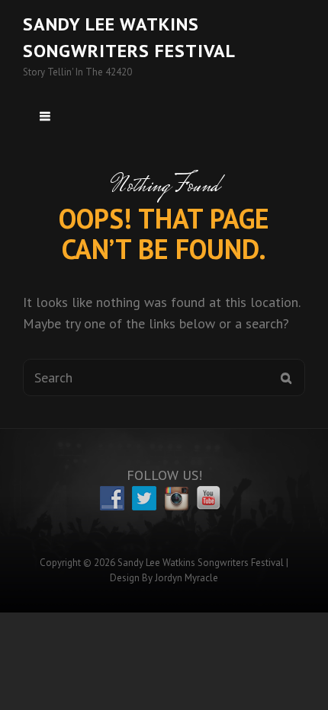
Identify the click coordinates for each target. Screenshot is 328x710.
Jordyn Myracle (186, 577)
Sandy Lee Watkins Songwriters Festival (200, 562)
